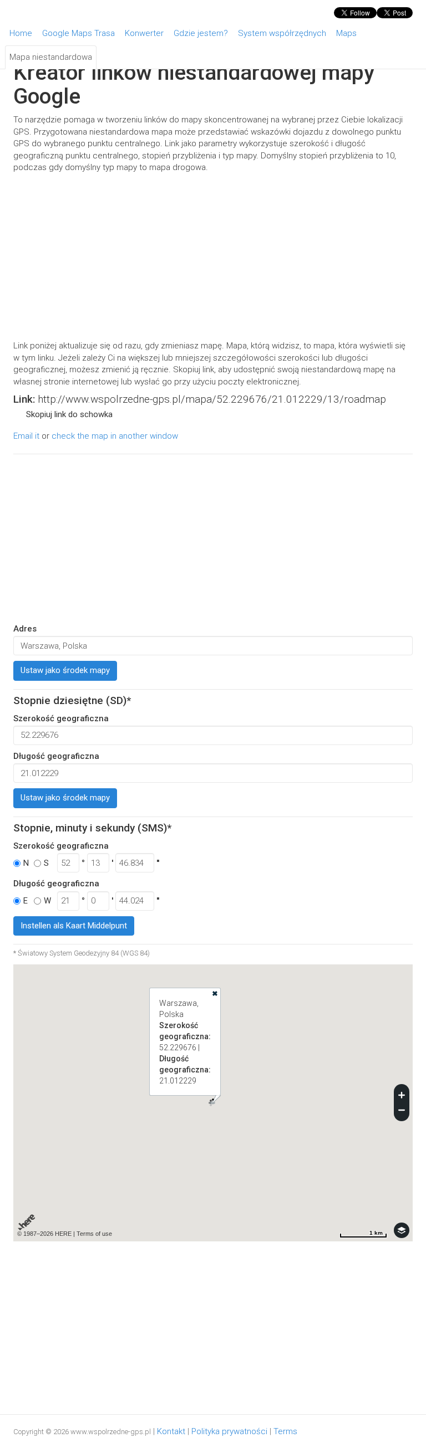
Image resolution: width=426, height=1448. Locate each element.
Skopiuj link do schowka (69, 414)
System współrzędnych (282, 33)
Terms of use (94, 1233)
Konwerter (144, 33)
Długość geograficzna (56, 756)
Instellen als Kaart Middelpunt (74, 926)
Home (20, 33)
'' (157, 863)
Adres (25, 629)
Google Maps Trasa (78, 33)
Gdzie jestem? (201, 33)
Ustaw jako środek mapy (65, 670)
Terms (285, 1431)
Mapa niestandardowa (50, 57)
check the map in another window (115, 436)
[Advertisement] (213, 257)
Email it (26, 436)
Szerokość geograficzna (61, 718)
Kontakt (171, 1431)
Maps (346, 33)
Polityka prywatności (229, 1431)
